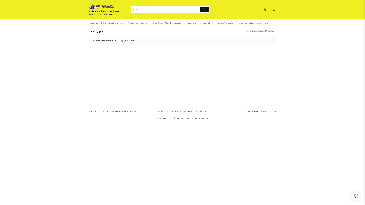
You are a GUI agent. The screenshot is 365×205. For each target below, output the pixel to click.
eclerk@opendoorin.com (265, 111)
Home (248, 31)
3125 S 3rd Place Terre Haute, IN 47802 (117, 111)
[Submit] (204, 9)
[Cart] (274, 9)
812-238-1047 (173, 111)
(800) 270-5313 (200, 111)
